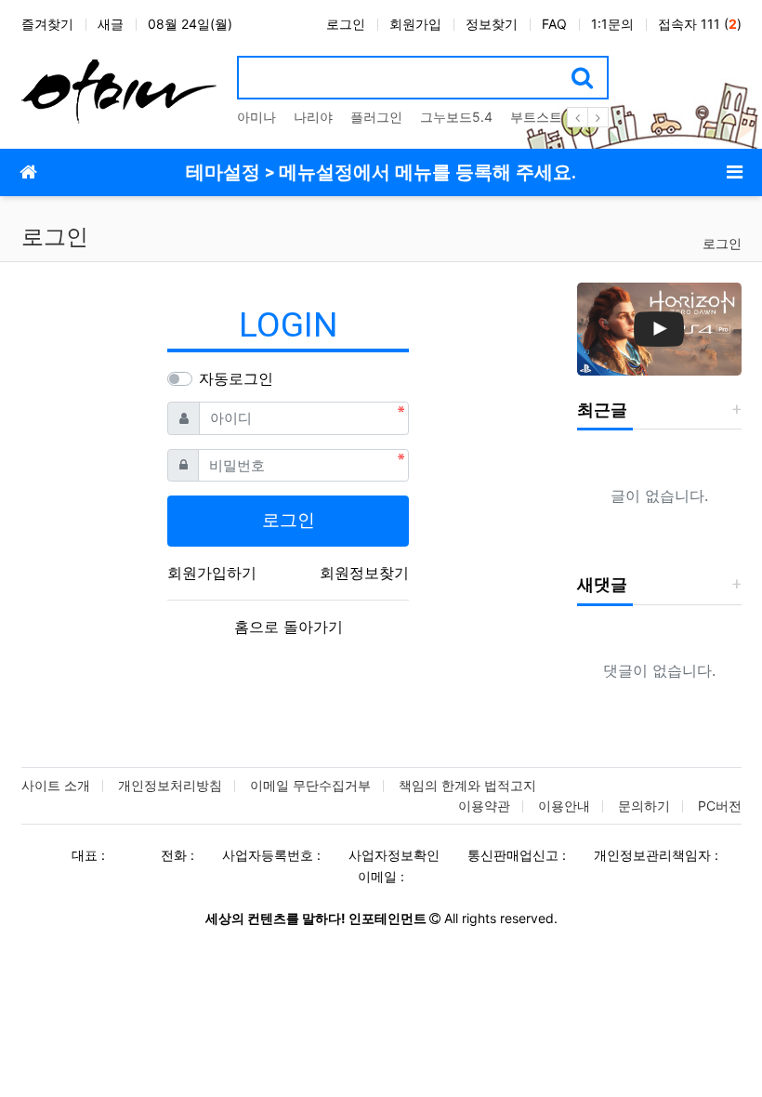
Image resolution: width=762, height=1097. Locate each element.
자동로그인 (236, 378)
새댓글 (602, 584)
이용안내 (564, 805)
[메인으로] (28, 172)
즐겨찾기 (47, 24)
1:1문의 (612, 24)
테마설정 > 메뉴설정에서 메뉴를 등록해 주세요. (381, 172)
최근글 (602, 409)
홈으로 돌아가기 (288, 626)
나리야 (313, 117)
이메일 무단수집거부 (310, 785)
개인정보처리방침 (170, 785)
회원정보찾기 (364, 572)
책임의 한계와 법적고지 (467, 785)
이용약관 (484, 805)
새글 (111, 24)
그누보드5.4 (456, 117)
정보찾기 (492, 24)
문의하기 (644, 805)
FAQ (554, 24)
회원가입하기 (211, 572)
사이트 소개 (55, 785)
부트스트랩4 (547, 117)
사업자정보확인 (394, 855)
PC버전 (720, 805)
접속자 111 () (700, 24)
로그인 (345, 24)
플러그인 (376, 117)
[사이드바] (734, 172)
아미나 (256, 117)
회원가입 (415, 24)
